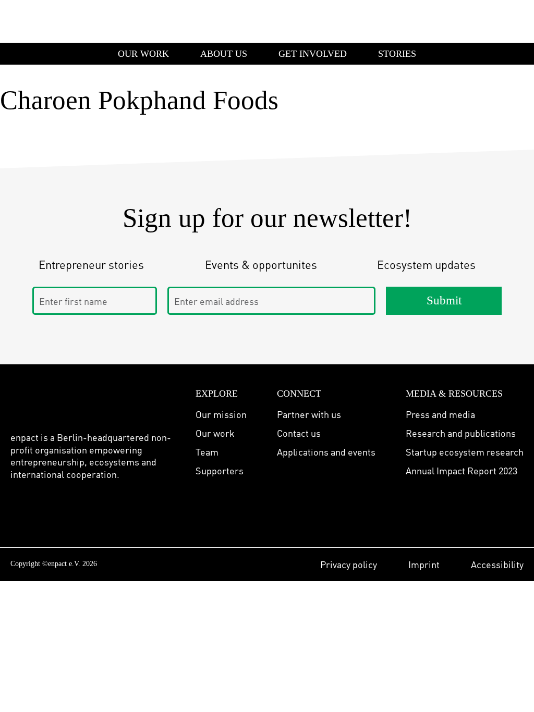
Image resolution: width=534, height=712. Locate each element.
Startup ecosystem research (465, 452)
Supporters (220, 470)
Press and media (440, 414)
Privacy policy (348, 564)
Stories (397, 53)
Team (207, 452)
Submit (444, 300)
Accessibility (497, 564)
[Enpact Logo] (48, 400)
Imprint (424, 564)
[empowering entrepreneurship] (39, 20)
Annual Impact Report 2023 (461, 470)
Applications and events (326, 452)
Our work (215, 433)
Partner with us (309, 414)
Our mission (221, 414)
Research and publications (461, 433)
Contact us (299, 433)
